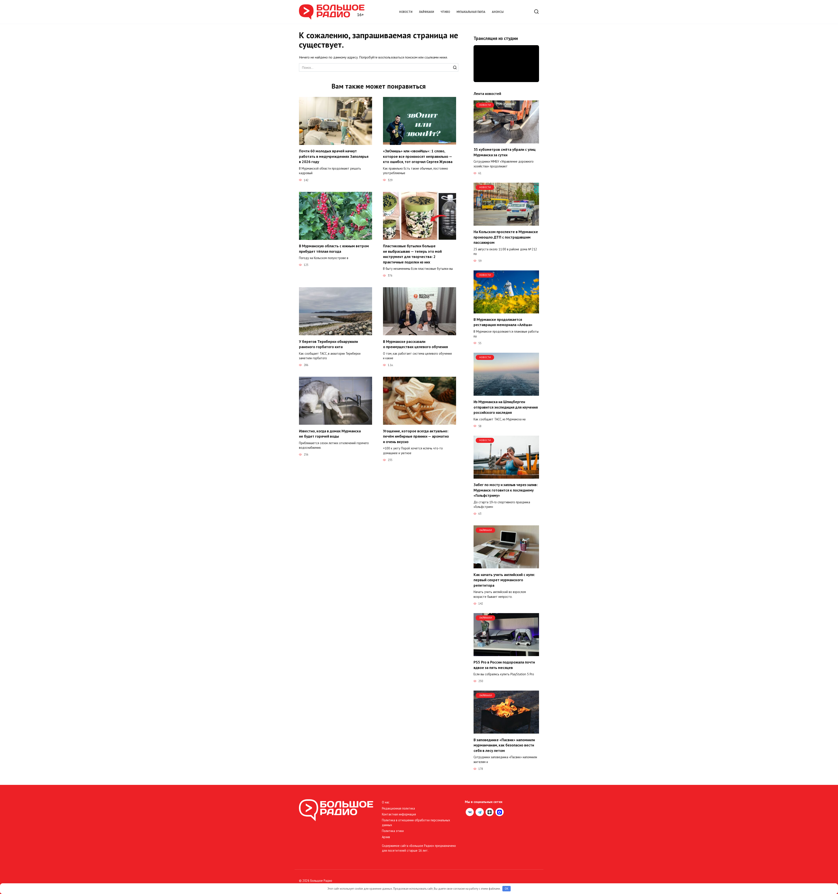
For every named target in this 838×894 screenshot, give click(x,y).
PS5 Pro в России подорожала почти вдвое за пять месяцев (504, 665)
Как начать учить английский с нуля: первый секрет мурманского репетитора (504, 580)
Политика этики (393, 831)
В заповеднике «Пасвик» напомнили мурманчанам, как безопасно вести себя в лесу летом (504, 745)
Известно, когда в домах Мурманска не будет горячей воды (330, 433)
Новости (405, 12)
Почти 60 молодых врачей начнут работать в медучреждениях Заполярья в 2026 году (333, 156)
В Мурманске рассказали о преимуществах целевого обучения (415, 344)
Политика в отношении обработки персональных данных (416, 822)
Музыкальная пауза (471, 12)
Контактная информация (399, 814)
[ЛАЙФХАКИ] (506, 566)
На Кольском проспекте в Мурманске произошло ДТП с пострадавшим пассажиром (506, 237)
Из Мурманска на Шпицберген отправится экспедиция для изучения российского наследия (506, 407)
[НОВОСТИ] (506, 141)
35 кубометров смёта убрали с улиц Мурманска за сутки (505, 152)
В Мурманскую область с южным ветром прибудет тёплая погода (334, 248)
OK (506, 889)
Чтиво (445, 12)
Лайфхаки (426, 12)
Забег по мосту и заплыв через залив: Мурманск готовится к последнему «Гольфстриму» (506, 490)
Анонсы (498, 12)
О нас (386, 802)
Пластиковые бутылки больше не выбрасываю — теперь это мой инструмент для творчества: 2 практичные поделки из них (412, 254)
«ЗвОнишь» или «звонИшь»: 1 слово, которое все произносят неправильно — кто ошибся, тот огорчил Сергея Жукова (417, 156)
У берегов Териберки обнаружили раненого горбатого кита (328, 344)
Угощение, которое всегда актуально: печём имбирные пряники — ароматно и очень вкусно (416, 436)
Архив (386, 837)
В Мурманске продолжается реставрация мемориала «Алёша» (503, 322)
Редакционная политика (398, 808)
